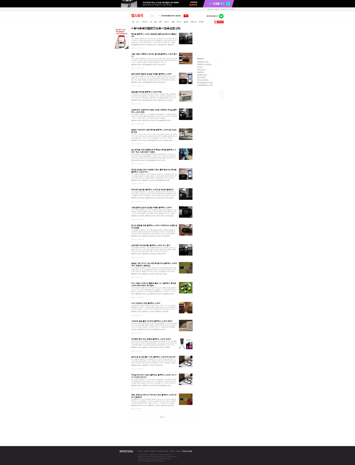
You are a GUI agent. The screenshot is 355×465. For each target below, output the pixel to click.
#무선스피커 (161, 64)
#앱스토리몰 (135, 160)
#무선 (165, 274)
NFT (160, 22)
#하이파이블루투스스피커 (163, 385)
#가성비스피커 (160, 253)
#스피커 (170, 100)
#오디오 (157, 405)
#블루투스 (171, 44)
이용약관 (178, 451)
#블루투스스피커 (152, 44)
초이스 (179, 22)
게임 (155, 22)
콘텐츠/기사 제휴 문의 (150, 451)
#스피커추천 (166, 236)
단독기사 (194, 22)
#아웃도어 (143, 160)
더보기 (162, 417)
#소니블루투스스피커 (153, 294)
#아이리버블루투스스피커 (157, 329)
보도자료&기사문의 (163, 451)
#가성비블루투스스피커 (205, 82)
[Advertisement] (211, 44)
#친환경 (167, 347)
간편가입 (217, 9)
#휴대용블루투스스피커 (138, 44)
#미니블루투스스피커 (167, 294)
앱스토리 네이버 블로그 (221, 16)
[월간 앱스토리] (137, 15)
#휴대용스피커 (162, 44)
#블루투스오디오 (150, 198)
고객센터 (172, 451)
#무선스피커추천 (202, 80)
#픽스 (164, 160)
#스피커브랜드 (169, 198)
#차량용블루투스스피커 (205, 85)
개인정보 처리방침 (187, 451)
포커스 (166, 22)
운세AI (201, 22)
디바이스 (145, 22)
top (222, 92)
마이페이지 (223, 9)
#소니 (133, 294)
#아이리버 (134, 329)
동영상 (186, 22)
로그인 (211, 9)
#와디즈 (161, 347)
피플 (172, 22)
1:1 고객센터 (231, 9)
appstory (126, 451)
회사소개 (140, 451)
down (222, 97)
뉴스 (137, 22)
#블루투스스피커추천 (149, 120)
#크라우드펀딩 (154, 347)
